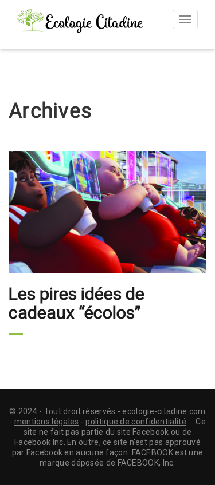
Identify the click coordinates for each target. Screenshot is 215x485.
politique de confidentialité (135, 421)
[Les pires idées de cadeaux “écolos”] (107, 212)
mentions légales (46, 421)
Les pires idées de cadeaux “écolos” (76, 303)
